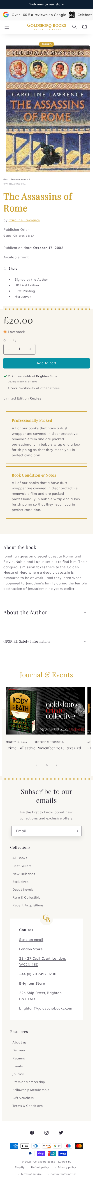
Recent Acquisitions (28, 905)
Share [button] (13, 268)
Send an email (31, 939)
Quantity (9, 340)
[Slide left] (37, 765)
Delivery (18, 1050)
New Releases (23, 874)
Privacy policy (67, 1167)
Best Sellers (21, 866)
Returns (18, 1058)
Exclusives (20, 882)
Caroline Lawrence (24, 220)
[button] (7, 27)
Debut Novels (22, 890)
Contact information (64, 1174)
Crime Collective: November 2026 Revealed (43, 748)
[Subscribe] (76, 831)
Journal (17, 1074)
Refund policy (40, 1167)
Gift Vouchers (23, 1098)
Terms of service (31, 1174)
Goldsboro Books (44, 1161)
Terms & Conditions (27, 1106)
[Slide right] (56, 765)
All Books (19, 858)
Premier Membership (28, 1082)
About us (19, 1042)
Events (17, 1066)
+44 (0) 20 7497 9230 (37, 974)
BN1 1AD (27, 999)
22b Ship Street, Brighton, (41, 993)
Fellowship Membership (30, 1090)
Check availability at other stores (34, 388)
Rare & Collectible (26, 897)
